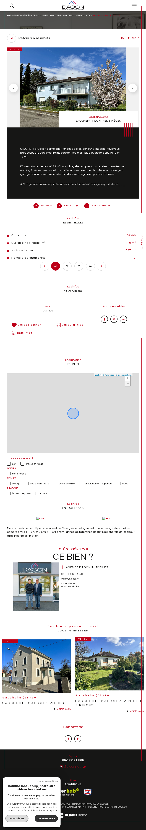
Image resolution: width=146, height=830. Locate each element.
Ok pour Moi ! (46, 818)
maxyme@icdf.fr (70, 579)
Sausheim (69, 15)
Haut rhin (56, 15)
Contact (141, 242)
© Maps (108, 374)
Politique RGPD (107, 807)
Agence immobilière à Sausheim (23, 15)
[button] (132, 88)
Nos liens (92, 807)
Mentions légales (66, 807)
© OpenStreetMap (124, 374)
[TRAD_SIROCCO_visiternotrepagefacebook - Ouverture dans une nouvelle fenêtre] (68, 738)
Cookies (122, 807)
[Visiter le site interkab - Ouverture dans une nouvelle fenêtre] (66, 792)
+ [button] (128, 378)
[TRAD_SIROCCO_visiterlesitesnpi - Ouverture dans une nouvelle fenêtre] (88, 792)
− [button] (128, 383)
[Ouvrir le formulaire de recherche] (11, 5)
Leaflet (98, 374)
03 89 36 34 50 (72, 574)
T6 (88, 15)
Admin (81, 807)
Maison (80, 15)
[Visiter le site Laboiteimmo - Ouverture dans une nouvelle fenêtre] (73, 819)
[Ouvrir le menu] (134, 5)
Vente (45, 15)
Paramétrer (17, 818)
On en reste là (45, 781)
